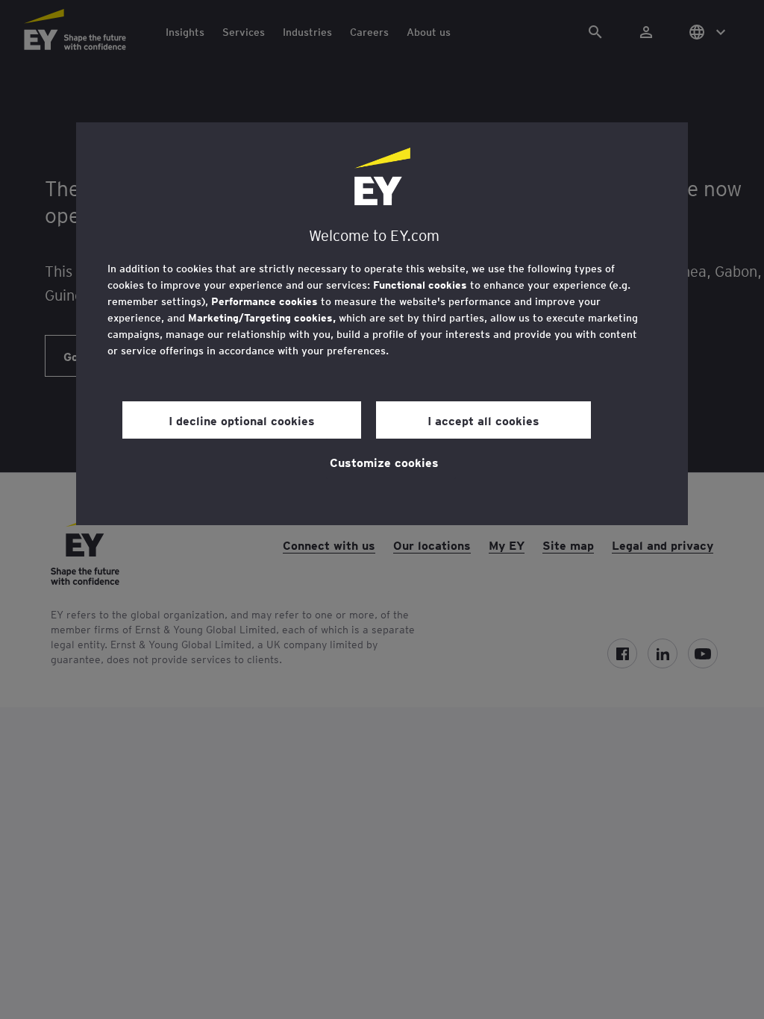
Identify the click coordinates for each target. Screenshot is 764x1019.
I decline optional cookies (242, 420)
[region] (382, 323)
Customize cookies (384, 462)
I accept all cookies (483, 420)
